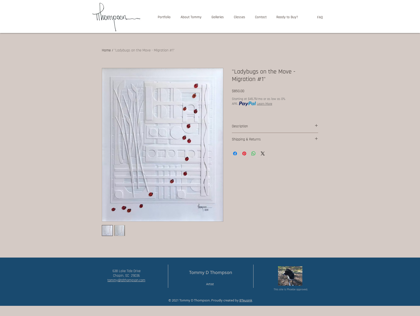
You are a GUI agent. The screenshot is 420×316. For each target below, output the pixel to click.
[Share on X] (263, 153)
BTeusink (245, 300)
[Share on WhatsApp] (253, 153)
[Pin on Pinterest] (244, 153)
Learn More (264, 104)
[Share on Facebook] (235, 153)
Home (106, 50)
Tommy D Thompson (210, 272)
